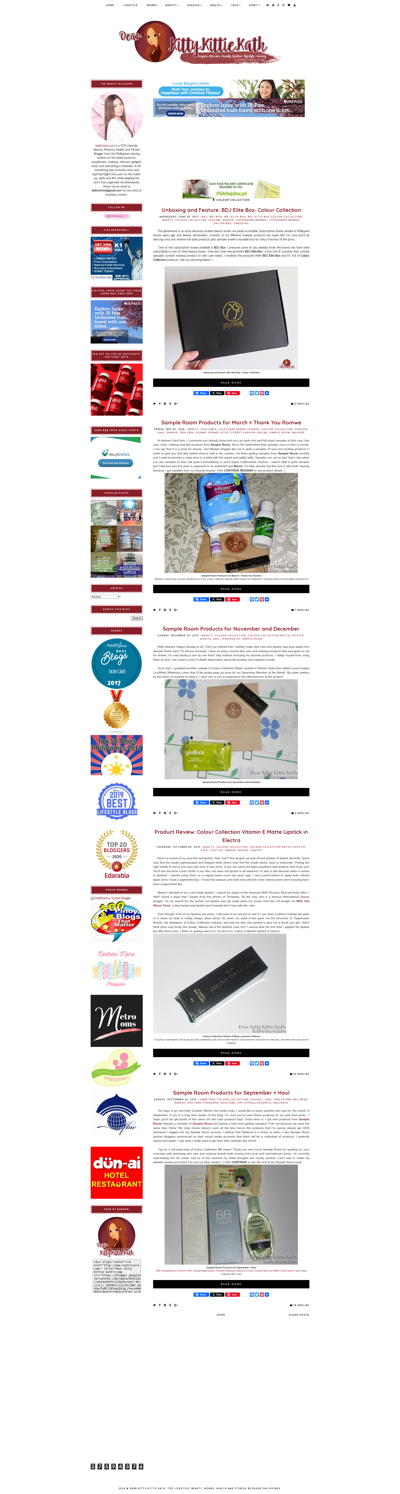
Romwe (201, 432)
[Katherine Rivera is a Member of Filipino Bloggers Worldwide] (117, 1114)
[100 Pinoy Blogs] (117, 921)
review (243, 850)
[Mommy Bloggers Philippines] (117, 1067)
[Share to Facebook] (160, 403)
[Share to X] (154, 403)
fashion (301, 429)
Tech (234, 5)
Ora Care (187, 432)
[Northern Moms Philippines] (117, 969)
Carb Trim (207, 1099)
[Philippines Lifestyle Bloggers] (117, 712)
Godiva (205, 639)
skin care (227, 1102)
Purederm (210, 1102)
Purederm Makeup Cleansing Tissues (235, 1270)
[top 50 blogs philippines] (117, 755)
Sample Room (280, 432)
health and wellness (291, 1099)
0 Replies (301, 403)
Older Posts (299, 1314)
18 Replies (301, 1305)
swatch (256, 850)
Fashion (193, 5)
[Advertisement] (231, 146)
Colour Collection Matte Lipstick (276, 635)
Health (215, 5)
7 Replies (302, 610)
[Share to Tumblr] (170, 403)
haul (161, 432)
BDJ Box (216, 216)
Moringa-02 (231, 639)
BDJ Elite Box (235, 216)
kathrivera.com (105, 145)
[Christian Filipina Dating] (231, 89)
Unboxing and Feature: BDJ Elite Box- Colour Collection (231, 210)
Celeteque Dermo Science (239, 429)
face (204, 850)
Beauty (171, 5)
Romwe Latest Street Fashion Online (238, 432)
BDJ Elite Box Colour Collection (275, 216)
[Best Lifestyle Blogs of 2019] (117, 801)
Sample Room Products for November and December (231, 628)
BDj (205, 216)
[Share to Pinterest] (165, 403)
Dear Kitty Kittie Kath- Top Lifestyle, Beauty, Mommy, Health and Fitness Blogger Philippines (205, 1488)
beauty (167, 220)
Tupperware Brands (251, 220)
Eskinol (257, 1099)
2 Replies (302, 813)
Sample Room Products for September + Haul (231, 1092)
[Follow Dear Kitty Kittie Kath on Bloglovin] (117, 217)
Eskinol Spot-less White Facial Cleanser (275, 1270)
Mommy (152, 5)
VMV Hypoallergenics (254, 1102)
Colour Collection (190, 220)
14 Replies (301, 1074)
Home (110, 5)
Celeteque (209, 429)
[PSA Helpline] (231, 189)
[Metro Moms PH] (117, 1021)
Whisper (298, 432)
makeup (228, 220)
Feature (215, 220)
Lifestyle (131, 5)
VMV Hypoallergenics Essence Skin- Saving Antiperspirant (185, 1270)
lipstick (216, 850)
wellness (280, 1102)
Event (253, 5)
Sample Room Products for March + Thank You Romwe (231, 422)
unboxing (241, 223)
